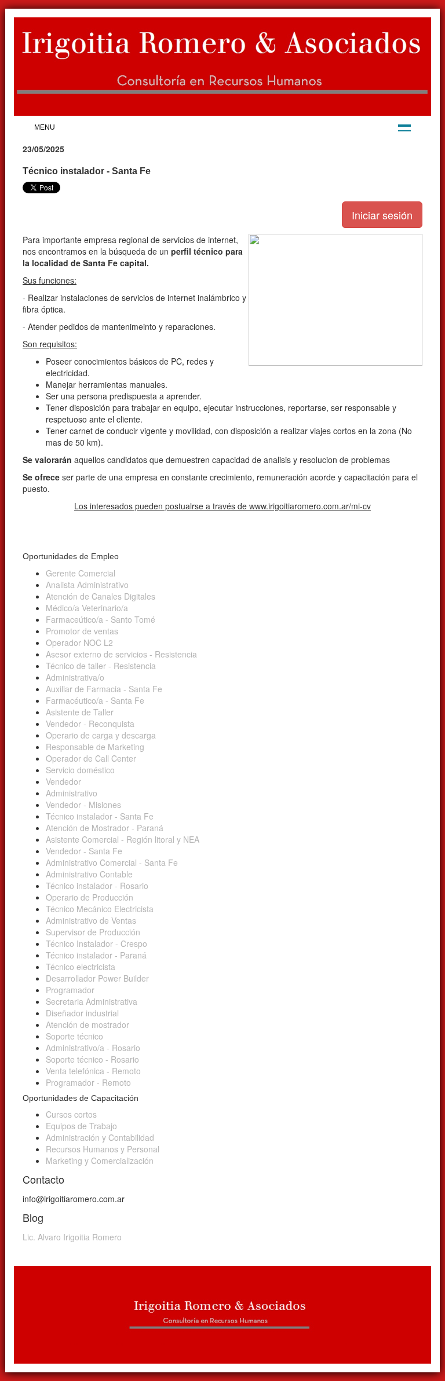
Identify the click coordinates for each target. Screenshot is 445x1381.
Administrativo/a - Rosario (93, 1047)
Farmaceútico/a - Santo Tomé (100, 619)
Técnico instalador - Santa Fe (100, 816)
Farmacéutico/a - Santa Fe (95, 700)
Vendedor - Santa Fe (84, 851)
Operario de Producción (89, 897)
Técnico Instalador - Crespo (96, 943)
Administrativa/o (75, 677)
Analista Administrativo (87, 584)
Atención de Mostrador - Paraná (104, 827)
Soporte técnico (74, 1036)
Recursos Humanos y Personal (102, 1149)
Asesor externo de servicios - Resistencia (121, 654)
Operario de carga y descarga (101, 735)
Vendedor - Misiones (83, 804)
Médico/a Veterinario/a (87, 608)
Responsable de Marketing (95, 746)
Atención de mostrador (87, 1024)
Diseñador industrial (82, 1013)
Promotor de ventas (82, 631)
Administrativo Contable (89, 874)
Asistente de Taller (80, 712)
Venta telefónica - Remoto (93, 1071)
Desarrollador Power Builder (97, 978)
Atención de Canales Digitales (100, 596)
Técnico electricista (80, 966)
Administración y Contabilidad (100, 1137)
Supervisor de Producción (93, 932)
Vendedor (63, 781)
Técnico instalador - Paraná (96, 955)
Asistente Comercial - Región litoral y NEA (122, 839)
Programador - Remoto (88, 1082)
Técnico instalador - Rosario (97, 885)
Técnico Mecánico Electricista (100, 908)
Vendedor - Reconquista (90, 723)
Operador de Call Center (91, 758)
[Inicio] (222, 66)
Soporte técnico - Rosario (92, 1059)
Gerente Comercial (80, 573)
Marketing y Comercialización (100, 1160)
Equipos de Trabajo (81, 1126)
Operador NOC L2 (79, 642)
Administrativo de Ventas (91, 920)
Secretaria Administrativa (91, 1001)
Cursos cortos (71, 1114)
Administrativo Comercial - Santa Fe (112, 862)
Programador (70, 990)
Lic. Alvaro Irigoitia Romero (72, 1237)
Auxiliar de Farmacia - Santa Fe (104, 689)
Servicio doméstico (80, 770)
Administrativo (71, 793)
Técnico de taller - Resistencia (101, 665)
